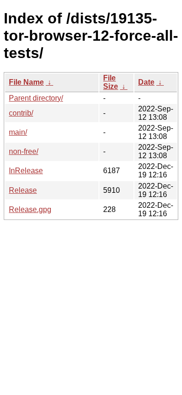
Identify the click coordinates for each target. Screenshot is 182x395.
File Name (26, 82)
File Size (110, 82)
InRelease (26, 171)
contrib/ (21, 113)
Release (23, 190)
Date (146, 82)
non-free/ (23, 151)
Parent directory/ (36, 98)
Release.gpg (30, 209)
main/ (18, 132)
